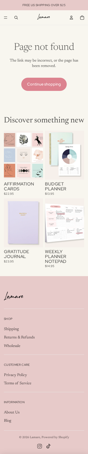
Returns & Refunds (19, 337)
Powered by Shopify (55, 437)
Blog (7, 421)
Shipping (11, 329)
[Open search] (16, 17)
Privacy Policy (15, 375)
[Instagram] (40, 446)
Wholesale (12, 346)
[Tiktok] (48, 446)
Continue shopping (44, 84)
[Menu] (5, 17)
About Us (12, 412)
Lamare (35, 437)
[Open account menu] (71, 17)
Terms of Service (17, 383)
